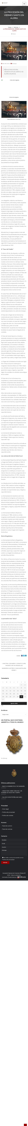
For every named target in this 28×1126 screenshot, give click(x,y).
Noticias (14, 63)
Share (14, 34)
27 (14, 696)
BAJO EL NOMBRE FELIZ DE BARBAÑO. (13, 786)
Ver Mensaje (4, 758)
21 (17, 694)
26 (10, 696)
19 (10, 694)
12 (10, 691)
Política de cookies (7, 815)
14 (17, 691)
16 (25, 691)
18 (6, 694)
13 (14, 691)
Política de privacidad (8, 812)
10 (3, 691)
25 (6, 696)
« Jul (2, 705)
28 (17, 696)
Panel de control (7, 826)
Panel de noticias (7, 829)
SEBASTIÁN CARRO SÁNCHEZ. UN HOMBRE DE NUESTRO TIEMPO (11, 791)
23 (25, 694)
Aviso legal (5, 809)
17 (3, 694)
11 (6, 691)
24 (3, 696)
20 (14, 694)
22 (21, 694)
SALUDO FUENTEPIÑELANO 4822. (12, 797)
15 (21, 691)
